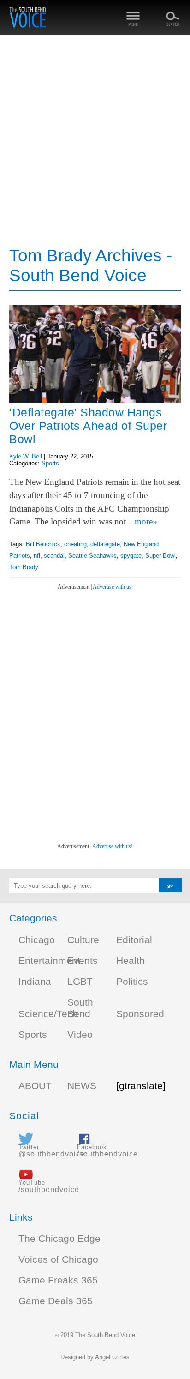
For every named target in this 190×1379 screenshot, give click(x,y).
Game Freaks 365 (58, 1280)
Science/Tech (48, 1013)
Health (130, 960)
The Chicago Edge (59, 1238)
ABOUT (35, 1085)
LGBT (80, 981)
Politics (132, 981)
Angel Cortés (112, 1357)
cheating (75, 544)
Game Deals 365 (55, 1301)
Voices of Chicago (58, 1259)
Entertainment (49, 960)
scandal (54, 555)
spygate (131, 555)
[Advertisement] (95, 141)
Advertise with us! (112, 846)
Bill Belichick (43, 544)
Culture (83, 939)
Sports (50, 463)
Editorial (134, 939)
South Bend (80, 1008)
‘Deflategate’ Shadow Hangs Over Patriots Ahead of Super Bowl (88, 426)
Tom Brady (23, 567)
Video (80, 1034)
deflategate (105, 544)
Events (82, 960)
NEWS (81, 1085)
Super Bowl (160, 555)
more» (146, 521)
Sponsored (140, 1013)
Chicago (36, 939)
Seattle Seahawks (92, 555)
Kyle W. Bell (25, 456)
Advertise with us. (113, 587)
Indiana (34, 981)
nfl (37, 555)
